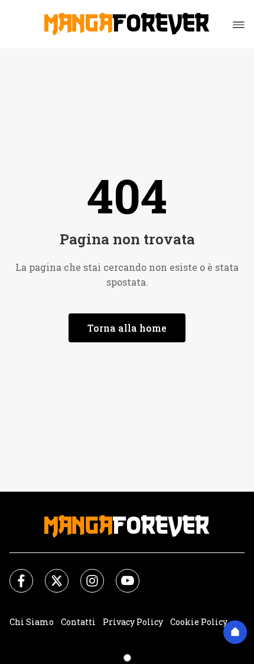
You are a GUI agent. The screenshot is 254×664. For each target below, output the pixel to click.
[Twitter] (49, 573)
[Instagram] (85, 573)
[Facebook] (14, 573)
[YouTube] (120, 573)
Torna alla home (127, 328)
